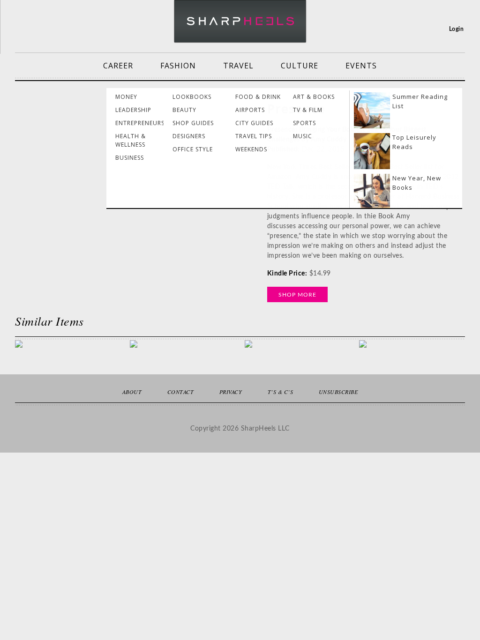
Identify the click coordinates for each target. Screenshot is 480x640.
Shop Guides (193, 123)
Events (361, 65)
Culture (299, 65)
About (132, 391)
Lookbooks (191, 97)
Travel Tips (253, 136)
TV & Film (307, 110)
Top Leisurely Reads (414, 142)
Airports (250, 110)
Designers (188, 136)
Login (456, 29)
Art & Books (314, 97)
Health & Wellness (130, 140)
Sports (304, 123)
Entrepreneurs (140, 123)
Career (118, 65)
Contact (180, 391)
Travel (238, 65)
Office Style (192, 149)
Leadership (133, 110)
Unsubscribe (338, 391)
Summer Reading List (420, 101)
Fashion (178, 65)
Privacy (230, 391)
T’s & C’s (280, 391)
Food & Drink (258, 97)
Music (302, 136)
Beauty (184, 110)
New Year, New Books (416, 183)
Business (129, 158)
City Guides (254, 123)
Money (126, 97)
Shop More (297, 295)
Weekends (251, 149)
